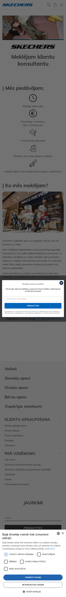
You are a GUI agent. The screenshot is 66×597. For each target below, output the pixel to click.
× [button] (62, 533)
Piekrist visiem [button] (33, 577)
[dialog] (33, 563)
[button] (33, 591)
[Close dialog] (61, 283)
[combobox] (58, 533)
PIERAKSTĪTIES (33, 306)
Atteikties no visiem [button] (33, 584)
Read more (50, 548)
